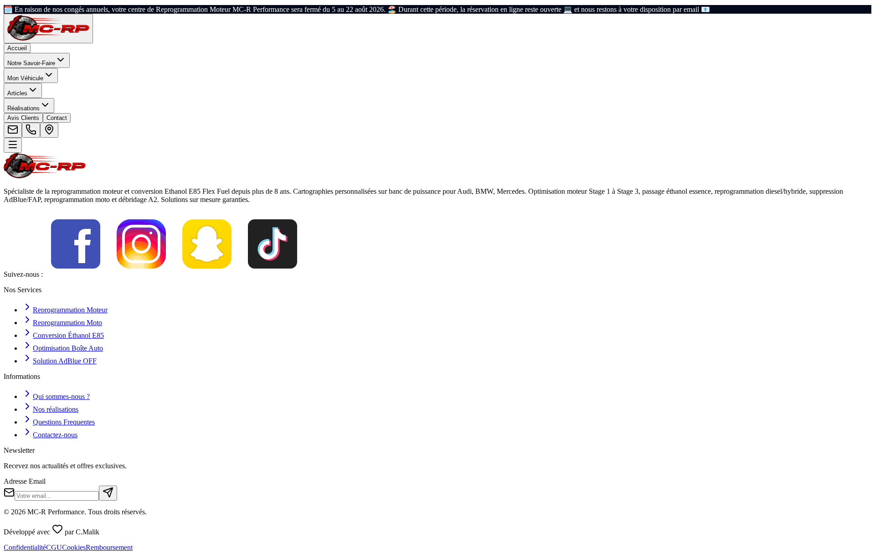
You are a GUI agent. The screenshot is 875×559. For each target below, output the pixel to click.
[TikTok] (272, 274)
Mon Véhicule (25, 78)
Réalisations (23, 108)
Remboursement (109, 547)
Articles (17, 93)
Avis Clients (23, 117)
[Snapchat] (207, 274)
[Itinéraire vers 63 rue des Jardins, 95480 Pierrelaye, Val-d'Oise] (49, 130)
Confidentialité (25, 547)
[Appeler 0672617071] (31, 130)
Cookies (74, 547)
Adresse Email (25, 481)
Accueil (17, 48)
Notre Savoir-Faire (31, 63)
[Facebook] (75, 274)
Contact (56, 117)
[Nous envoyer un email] (13, 130)
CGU (54, 547)
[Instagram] (141, 274)
